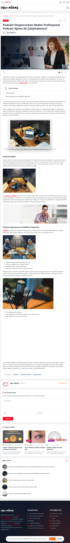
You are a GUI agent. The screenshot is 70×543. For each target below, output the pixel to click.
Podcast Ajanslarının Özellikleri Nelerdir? (18, 96)
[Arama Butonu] (64, 2)
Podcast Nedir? (10, 93)
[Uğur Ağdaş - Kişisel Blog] (9, 7)
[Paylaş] (4, 72)
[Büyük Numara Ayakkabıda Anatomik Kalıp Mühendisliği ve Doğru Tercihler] (35, 474)
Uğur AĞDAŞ (8, 445)
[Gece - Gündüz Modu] (60, 3)
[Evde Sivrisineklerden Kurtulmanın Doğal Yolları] (35, 480)
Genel (11, 16)
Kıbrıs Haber (10, 523)
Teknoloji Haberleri (6, 519)
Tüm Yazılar (62, 383)
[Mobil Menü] (67, 7)
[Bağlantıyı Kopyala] (60, 20)
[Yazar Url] (4, 32)
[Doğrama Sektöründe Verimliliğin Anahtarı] (35, 494)
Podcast (5, 230)
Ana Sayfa (5, 16)
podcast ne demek (11, 196)
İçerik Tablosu (13, 88)
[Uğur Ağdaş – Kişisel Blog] (12, 511)
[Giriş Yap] (67, 2)
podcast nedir (23, 83)
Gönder (8, 419)
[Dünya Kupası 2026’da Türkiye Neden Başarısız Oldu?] (35, 487)
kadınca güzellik (16, 525)
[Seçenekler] (65, 72)
